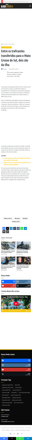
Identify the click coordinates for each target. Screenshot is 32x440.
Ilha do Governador (10, 44)
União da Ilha (6, 405)
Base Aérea (8, 218)
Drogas (17, 218)
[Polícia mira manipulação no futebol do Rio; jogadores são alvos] (8, 246)
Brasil (17, 385)
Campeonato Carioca (7, 387)
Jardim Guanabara (16, 395)
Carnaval (18, 387)
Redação (5, 69)
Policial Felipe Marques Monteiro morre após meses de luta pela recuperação (23, 267)
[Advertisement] (16, 26)
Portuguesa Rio (16, 397)
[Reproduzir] (3, 310)
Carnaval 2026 (17, 390)
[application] (16, 303)
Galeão (25, 218)
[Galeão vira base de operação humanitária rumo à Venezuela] (24, 246)
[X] (7, 228)
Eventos (12, 430)
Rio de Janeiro (18, 402)
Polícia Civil (16, 221)
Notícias (8, 430)
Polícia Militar (6, 397)
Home (3, 430)
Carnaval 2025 (6, 390)
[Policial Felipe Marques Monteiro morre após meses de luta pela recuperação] (24, 261)
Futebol (14, 392)
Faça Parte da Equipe (20, 430)
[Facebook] (3, 228)
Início (3, 44)
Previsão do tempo (7, 402)
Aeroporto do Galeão (7, 385)
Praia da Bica (6, 400)
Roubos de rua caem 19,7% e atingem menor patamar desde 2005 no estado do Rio (8, 267)
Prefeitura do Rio (16, 400)
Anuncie (28, 430)
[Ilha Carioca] (7, 5)
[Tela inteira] (29, 310)
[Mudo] (26, 310)
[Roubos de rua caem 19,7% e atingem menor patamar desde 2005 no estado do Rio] (8, 261)
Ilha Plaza (5, 395)
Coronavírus (5, 392)
